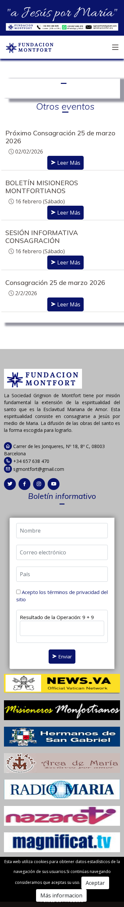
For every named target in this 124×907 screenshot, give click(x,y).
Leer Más (68, 162)
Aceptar (95, 883)
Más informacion (61, 895)
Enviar (64, 656)
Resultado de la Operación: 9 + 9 (57, 617)
